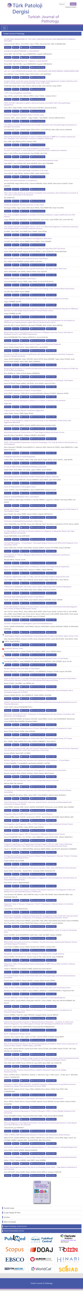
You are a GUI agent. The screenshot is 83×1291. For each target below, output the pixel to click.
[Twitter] (3, 642)
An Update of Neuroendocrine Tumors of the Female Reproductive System (31, 780)
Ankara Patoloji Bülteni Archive (14, 1231)
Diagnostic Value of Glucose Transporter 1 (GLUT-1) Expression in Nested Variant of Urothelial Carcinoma (38, 905)
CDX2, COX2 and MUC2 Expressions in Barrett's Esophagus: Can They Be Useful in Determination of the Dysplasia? (40, 443)
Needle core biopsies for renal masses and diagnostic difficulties (28, 238)
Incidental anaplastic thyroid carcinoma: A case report (24, 205)
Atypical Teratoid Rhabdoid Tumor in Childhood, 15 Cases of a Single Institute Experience (36, 567)
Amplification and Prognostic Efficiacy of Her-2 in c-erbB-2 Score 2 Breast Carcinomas (36, 299)
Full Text (16, 47)
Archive (7, 1217)
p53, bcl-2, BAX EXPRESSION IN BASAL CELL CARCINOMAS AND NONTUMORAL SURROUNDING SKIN (41, 71)
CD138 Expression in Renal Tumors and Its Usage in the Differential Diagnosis (32, 344)
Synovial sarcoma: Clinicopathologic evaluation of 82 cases (26, 170)
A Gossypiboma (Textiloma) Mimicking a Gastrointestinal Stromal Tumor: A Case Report (36, 658)
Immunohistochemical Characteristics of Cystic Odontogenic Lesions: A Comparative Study (38, 728)
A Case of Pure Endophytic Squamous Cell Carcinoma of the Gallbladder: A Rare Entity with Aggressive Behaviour (37, 421)
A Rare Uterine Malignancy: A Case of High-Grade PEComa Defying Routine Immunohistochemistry (40, 1157)
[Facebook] (3, 635)
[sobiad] (68, 1268)
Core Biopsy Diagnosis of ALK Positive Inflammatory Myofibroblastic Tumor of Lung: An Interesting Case (40, 931)
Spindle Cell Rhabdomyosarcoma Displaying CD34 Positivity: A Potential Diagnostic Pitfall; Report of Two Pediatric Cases (41, 510)
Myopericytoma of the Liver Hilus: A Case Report (22, 668)
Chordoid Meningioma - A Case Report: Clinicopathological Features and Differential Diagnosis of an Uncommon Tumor (41, 544)
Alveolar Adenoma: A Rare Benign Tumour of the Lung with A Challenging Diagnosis (34, 998)
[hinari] (68, 1259)
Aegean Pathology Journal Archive (15, 1226)
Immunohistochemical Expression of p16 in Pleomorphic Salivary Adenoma (31, 477)
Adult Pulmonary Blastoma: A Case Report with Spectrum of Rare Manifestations (33, 1098)
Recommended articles (38, 47)
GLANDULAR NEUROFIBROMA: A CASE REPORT (21, 51)
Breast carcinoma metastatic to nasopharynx (20, 180)
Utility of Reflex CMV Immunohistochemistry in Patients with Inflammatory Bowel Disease (37, 1135)
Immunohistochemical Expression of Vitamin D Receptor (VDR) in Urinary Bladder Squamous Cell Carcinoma (39, 1112)
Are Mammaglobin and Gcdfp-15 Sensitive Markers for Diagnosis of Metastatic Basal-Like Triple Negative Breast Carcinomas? (39, 532)
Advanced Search (70, 7)
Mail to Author (52, 255)
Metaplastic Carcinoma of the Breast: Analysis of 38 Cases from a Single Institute (34, 954)
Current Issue (9, 1208)
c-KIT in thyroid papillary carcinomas (17, 93)
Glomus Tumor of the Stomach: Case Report (20, 279)
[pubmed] (15, 1238)
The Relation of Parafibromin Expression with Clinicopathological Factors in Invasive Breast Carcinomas (37, 791)
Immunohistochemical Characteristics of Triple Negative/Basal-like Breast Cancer (34, 432)
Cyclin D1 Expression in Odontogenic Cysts (20, 487)
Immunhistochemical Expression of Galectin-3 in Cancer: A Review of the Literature (34, 400)
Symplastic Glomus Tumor (13, 648)
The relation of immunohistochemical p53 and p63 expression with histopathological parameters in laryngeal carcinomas (40, 126)
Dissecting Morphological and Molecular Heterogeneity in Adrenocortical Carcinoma (35, 770)
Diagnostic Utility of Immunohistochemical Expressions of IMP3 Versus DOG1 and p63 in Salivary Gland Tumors (39, 965)
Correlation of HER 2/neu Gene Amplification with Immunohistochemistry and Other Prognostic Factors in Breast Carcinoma (39, 355)
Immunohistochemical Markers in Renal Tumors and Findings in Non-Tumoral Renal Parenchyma (39, 289)
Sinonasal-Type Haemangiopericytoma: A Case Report (24, 597)
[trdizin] (68, 1249)
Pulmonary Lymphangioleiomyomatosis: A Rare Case (23, 521)
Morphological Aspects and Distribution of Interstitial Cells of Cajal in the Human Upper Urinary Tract (41, 636)
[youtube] (3, 649)
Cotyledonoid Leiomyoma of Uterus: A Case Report (22, 390)
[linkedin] (3, 663)
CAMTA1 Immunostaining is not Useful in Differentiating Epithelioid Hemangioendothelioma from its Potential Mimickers (40, 703)
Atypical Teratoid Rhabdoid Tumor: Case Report (21, 497)
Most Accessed (10, 1222)
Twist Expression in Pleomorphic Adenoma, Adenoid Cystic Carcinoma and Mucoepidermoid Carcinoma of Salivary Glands (37, 803)
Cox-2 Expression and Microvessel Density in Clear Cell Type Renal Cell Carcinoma (34, 249)
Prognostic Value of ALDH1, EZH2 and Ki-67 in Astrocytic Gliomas (28, 814)
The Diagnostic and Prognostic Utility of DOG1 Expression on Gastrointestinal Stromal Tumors (38, 824)
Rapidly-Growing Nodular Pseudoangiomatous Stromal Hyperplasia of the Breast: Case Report (38, 380)
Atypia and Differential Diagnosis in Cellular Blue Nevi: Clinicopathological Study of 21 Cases (38, 738)
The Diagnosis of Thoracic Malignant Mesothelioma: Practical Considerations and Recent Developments (37, 556)
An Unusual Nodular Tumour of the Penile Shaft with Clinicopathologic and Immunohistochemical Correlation (39, 977)
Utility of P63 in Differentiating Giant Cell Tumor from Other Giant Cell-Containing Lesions (37, 988)
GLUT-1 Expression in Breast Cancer (17, 1034)
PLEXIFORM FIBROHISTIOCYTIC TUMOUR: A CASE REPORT (26, 61)
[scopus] (15, 1249)
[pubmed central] (41, 1239)
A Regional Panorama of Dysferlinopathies (19, 457)
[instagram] (3, 656)
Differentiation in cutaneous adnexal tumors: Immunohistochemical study (31, 160)
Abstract (8, 47)
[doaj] (41, 1250)
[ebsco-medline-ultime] (15, 1259)
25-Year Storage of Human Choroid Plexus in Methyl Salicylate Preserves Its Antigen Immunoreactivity (35, 1071)
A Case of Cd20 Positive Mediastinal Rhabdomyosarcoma (25, 467)
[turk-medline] (15, 1268)
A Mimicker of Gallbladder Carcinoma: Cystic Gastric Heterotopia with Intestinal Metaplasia (37, 587)
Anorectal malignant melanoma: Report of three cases (24, 115)
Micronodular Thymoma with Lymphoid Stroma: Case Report (26, 258)
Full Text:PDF (25, 47)
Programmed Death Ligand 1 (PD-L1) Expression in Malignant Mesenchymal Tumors (34, 834)
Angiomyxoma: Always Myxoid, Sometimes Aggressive (24, 410)
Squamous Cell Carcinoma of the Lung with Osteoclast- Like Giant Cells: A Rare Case (35, 269)
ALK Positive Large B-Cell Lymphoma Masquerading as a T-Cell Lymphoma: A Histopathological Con (40, 1147)
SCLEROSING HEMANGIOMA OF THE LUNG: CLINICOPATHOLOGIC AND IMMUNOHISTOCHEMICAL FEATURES (40, 40)
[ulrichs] (41, 1259)
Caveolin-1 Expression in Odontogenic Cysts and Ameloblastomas (28, 623)
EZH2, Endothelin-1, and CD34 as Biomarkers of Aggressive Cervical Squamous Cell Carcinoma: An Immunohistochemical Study (40, 879)
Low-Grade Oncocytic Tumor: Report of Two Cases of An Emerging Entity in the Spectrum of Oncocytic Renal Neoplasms (38, 1011)
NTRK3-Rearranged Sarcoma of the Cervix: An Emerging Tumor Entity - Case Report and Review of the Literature (40, 1168)
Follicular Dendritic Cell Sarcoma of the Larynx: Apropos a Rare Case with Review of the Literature (40, 868)
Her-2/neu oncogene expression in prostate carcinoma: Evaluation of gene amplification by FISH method (39, 216)
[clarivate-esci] (68, 1238)
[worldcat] (41, 1268)
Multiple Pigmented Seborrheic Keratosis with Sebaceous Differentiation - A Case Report (37, 760)
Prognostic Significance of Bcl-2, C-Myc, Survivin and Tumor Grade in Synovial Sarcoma (36, 577)
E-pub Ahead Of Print (12, 1213)
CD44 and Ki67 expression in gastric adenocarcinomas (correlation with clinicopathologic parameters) (37, 104)
